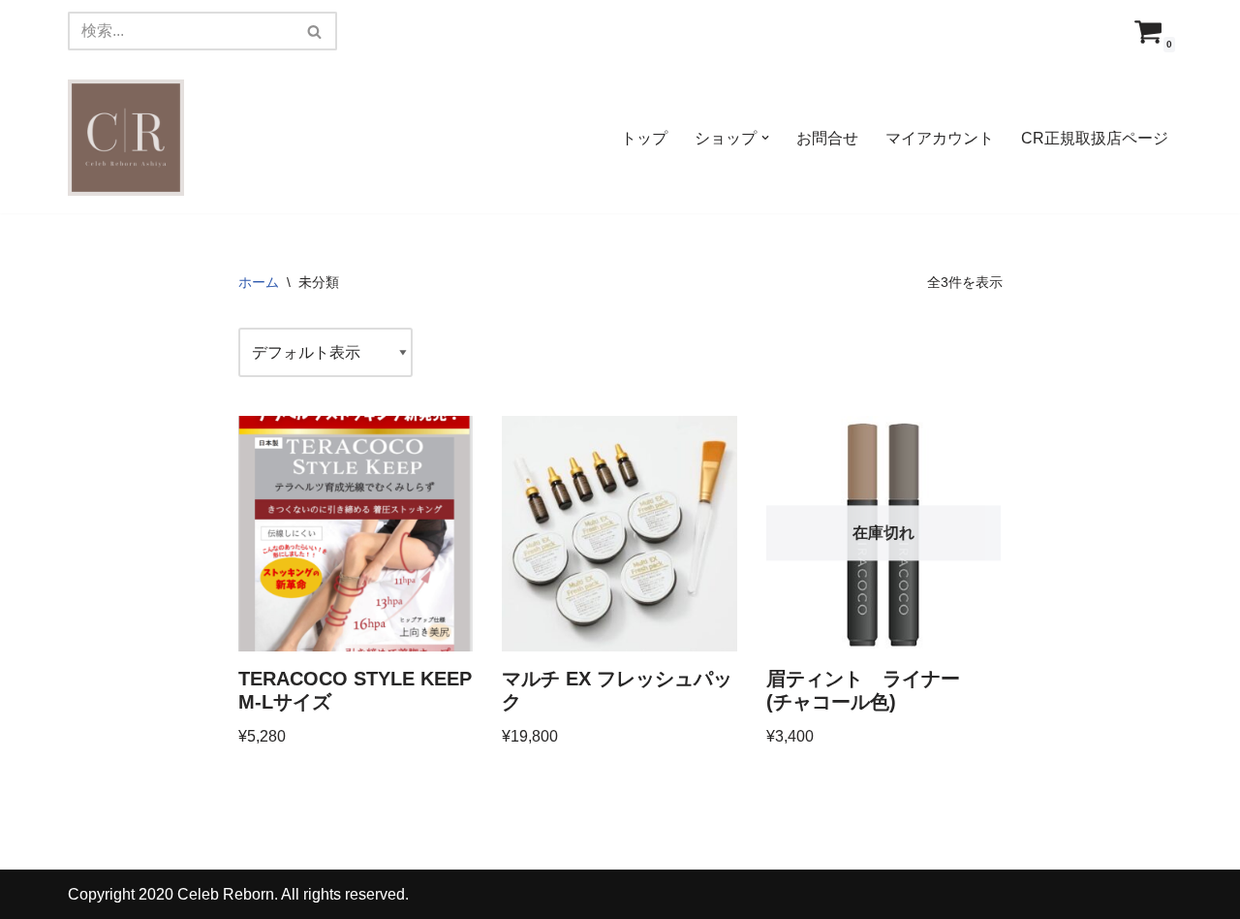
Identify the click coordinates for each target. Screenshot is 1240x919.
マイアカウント (939, 138)
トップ (644, 138)
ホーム (258, 282)
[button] (765, 138)
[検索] (315, 31)
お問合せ (827, 138)
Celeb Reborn (225, 894)
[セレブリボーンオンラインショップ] (126, 137)
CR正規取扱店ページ (1094, 138)
